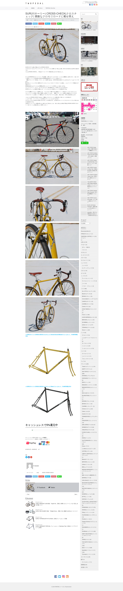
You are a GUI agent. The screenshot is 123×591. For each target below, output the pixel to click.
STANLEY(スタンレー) (86, 233)
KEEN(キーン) (85, 438)
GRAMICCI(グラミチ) (87, 427)
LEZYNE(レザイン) (86, 451)
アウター (83, 244)
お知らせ (83, 242)
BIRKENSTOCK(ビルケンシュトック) (89, 388)
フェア (82, 361)
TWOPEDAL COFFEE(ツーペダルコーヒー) (89, 237)
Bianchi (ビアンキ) (86, 293)
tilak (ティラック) (86, 547)
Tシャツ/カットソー (86, 278)
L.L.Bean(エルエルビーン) (88, 448)
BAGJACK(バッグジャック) (88, 385)
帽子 (82, 559)
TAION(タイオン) (86, 539)
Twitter (35, 23)
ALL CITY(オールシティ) (87, 291)
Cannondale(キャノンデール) (89, 299)
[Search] (96, 14)
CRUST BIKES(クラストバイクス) (89, 309)
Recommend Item (85, 231)
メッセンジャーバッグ (87, 348)
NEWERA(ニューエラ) (87, 494)
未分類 (82, 567)
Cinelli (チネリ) (85, 306)
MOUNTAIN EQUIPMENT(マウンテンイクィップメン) (89, 483)
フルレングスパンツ (86, 358)
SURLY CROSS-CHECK (48, 472)
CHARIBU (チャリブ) (87, 304)
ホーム (26, 8)
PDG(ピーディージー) (87, 512)
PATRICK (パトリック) (87, 510)
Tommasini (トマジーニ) (87, 554)
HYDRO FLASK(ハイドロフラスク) (89, 433)
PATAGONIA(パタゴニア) (87, 507)
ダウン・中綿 (85, 247)
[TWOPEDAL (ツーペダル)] (43, 3)
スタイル (83, 270)
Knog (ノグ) (84, 446)
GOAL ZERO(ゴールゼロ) (88, 424)
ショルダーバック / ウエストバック (89, 338)
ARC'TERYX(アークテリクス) (89, 371)
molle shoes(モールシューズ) (88, 480)
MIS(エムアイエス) (86, 467)
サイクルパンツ (85, 353)
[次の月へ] (96, 98)
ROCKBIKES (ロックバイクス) (89, 527)
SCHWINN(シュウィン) (87, 322)
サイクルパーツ (84, 260)
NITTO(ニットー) (86, 496)
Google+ (41, 23)
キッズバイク (84, 255)
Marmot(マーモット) (86, 459)
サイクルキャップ (86, 562)
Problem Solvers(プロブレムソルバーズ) (89, 522)
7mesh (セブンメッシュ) (87, 366)
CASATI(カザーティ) (86, 301)
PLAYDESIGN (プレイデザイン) (89, 515)
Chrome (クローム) (86, 409)
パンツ (82, 351)
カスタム (83, 252)
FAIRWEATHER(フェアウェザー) (89, 416)
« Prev (27, 494)
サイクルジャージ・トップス (88, 281)
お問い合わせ (39, 8)
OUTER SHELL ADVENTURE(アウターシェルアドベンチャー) (89, 502)
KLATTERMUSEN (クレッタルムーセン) (89, 441)
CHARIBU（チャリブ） (87, 406)
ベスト (83, 249)
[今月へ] (94, 98)
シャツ (83, 283)
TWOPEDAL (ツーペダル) (59, 586)
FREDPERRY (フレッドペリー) (89, 420)
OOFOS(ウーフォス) (86, 499)
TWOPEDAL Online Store (50, 8)
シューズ (83, 263)
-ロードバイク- (30, 472)
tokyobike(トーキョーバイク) (88, 550)
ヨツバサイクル (84, 557)
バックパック (85, 346)
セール (82, 273)
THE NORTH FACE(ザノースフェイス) (90, 542)
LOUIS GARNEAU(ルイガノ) (88, 317)
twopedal (37, 465)
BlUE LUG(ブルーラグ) (87, 393)
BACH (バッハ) (85, 382)
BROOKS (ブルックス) (87, 401)
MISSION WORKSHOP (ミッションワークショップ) (89, 470)
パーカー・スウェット (87, 286)
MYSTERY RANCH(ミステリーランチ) (90, 489)
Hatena (48, 23)
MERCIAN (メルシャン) (87, 319)
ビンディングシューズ (87, 268)
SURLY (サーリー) (38, 26)
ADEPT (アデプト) (86, 369)
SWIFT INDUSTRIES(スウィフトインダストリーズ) (89, 534)
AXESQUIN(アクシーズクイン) (89, 378)
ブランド (83, 364)
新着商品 (83, 564)
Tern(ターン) (85, 330)
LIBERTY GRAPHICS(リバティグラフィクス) (90, 454)
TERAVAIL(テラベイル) (87, 327)
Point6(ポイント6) (86, 519)
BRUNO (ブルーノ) (86, 296)
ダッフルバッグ (85, 343)
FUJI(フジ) (84, 314)
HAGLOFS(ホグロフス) (87, 429)
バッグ (82, 332)
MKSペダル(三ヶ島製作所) (88, 475)
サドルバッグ (85, 335)
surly (38, 472)
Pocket (54, 23)
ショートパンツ (85, 356)
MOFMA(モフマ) (86, 477)
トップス (83, 276)
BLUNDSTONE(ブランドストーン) (89, 396)
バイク (82, 288)
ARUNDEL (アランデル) (87, 375)
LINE (60, 23)
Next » (76, 494)
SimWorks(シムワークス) (88, 531)
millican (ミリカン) (86, 464)
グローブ (83, 257)
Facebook (29, 23)
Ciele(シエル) (85, 411)
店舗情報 (32, 8)
